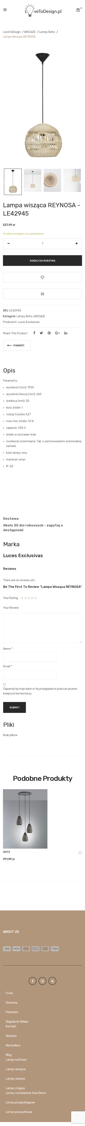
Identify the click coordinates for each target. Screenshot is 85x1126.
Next (81, 182)
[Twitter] (41, 333)
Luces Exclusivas (29, 322)
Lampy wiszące (16, 1069)
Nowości (11, 1036)
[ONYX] (42, 819)
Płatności (12, 1012)
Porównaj (42, 293)
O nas (9, 993)
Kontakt (11, 1026)
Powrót (19, 345)
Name (7, 648)
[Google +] (57, 333)
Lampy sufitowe (16, 1059)
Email (7, 666)
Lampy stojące (15, 1088)
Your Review (11, 607)
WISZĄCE (30, 32)
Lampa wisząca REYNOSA (19, 36)
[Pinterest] (49, 333)
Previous (4, 182)
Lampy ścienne (15, 1078)
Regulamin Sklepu (17, 1021)
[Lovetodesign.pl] (42, 10)
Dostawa (11, 1002)
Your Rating (10, 598)
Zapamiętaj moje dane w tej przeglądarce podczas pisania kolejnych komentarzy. (40, 691)
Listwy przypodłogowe (20, 1102)
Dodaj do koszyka (42, 260)
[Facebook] (34, 333)
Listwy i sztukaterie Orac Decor (26, 1093)
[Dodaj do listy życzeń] (42, 277)
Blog (8, 1055)
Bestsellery (13, 1045)
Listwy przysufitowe (19, 1112)
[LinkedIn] (65, 333)
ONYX (6, 852)
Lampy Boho (47, 32)
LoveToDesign (12, 32)
